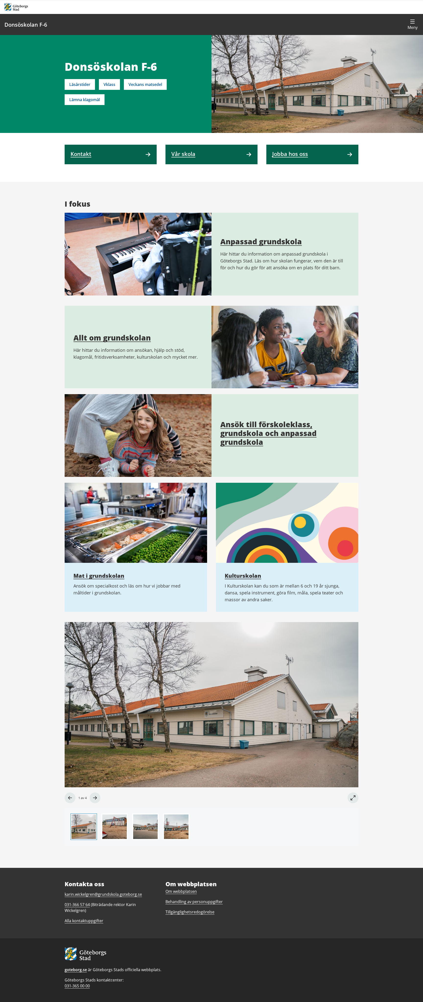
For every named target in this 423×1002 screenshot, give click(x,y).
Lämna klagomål (84, 99)
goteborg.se (76, 969)
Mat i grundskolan (98, 575)
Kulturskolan (243, 575)
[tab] (83, 826)
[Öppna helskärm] (353, 797)
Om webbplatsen (181, 891)
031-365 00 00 (77, 986)
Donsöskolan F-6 (25, 24)
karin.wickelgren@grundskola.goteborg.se (103, 894)
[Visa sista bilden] (70, 797)
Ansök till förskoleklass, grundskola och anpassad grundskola (268, 433)
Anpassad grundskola (261, 241)
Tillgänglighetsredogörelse (189, 912)
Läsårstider (79, 84)
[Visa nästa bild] (95, 797)
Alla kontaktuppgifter (84, 920)
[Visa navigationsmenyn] (412, 24)
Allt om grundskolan (112, 338)
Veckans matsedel (145, 84)
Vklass (109, 84)
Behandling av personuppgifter (194, 901)
